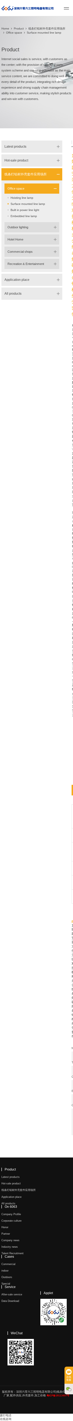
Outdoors (6, 1277)
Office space (14, 32)
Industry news (9, 1246)
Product (19, 28)
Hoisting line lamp (22, 197)
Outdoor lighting (18, 227)
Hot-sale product (16, 160)
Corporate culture (11, 1220)
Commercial (8, 1264)
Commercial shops (20, 251)
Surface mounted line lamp (44, 32)
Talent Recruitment (12, 1253)
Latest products (15, 146)
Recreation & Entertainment (26, 264)
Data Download (10, 1300)
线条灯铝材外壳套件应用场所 (46, 28)
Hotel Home (15, 239)
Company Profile (11, 1214)
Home (5, 28)
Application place (16, 279)
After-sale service (11, 1294)
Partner (5, 1233)
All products (12, 293)
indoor (5, 1270)
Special (5, 1283)
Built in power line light (25, 210)
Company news (10, 1240)
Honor (4, 1227)
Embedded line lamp (24, 216)
